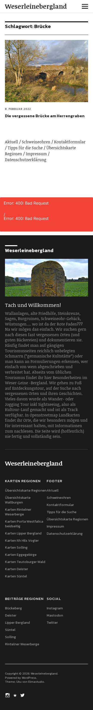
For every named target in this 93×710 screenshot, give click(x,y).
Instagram (55, 608)
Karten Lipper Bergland (23, 533)
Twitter (52, 622)
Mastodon (55, 615)
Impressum (36, 153)
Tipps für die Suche (25, 147)
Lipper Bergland (17, 622)
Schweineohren (36, 142)
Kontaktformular (70, 142)
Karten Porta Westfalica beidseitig (24, 524)
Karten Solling (16, 547)
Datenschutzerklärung (25, 159)
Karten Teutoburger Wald (25, 561)
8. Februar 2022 (18, 109)
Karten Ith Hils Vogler (22, 540)
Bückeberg (13, 608)
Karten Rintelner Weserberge (18, 512)
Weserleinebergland (36, 6)
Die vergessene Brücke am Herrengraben (45, 116)
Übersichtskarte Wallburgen (18, 500)
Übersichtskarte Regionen (25, 490)
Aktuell (11, 142)
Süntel (10, 629)
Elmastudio (36, 682)
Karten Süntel (16, 576)
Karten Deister (16, 569)
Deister (10, 615)
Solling (10, 637)
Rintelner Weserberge (22, 644)
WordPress (29, 678)
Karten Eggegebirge (20, 554)
